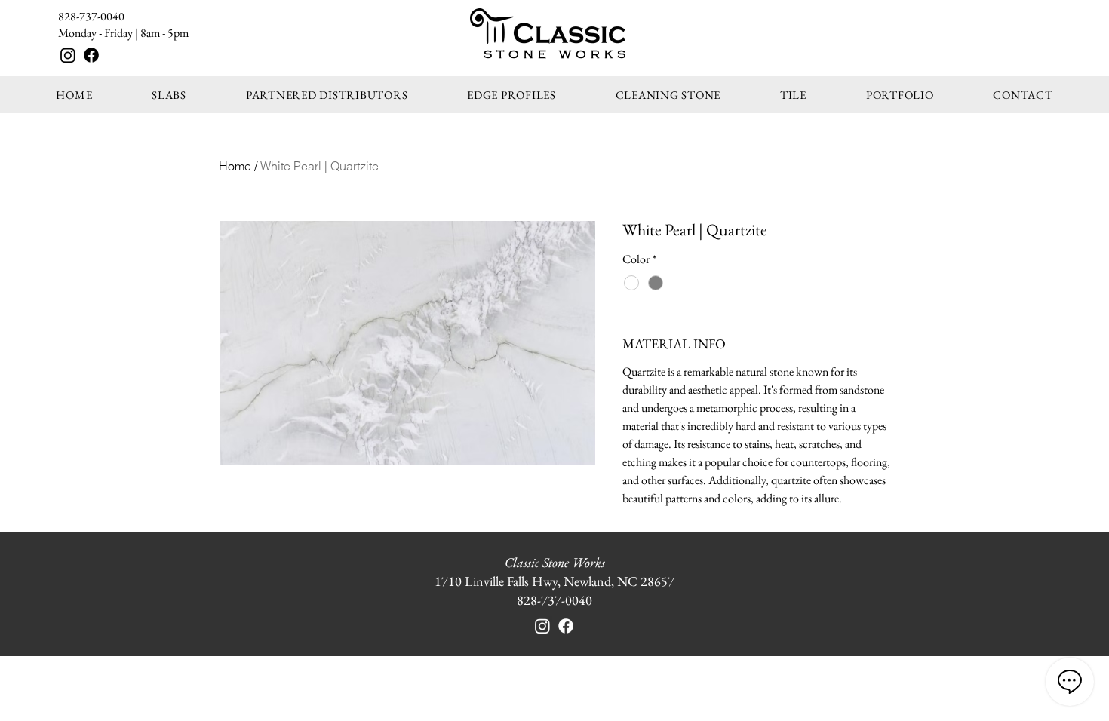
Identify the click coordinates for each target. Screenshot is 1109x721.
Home (235, 165)
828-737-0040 (91, 16)
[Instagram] (68, 55)
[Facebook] (91, 55)
